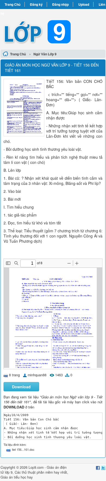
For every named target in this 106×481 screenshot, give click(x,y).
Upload (83, 4)
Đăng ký (36, 4)
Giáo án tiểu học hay (17, 477)
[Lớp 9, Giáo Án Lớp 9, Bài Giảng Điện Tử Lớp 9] (53, 28)
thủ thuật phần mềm (37, 472)
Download (21, 386)
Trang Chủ (12, 4)
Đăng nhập (60, 4)
